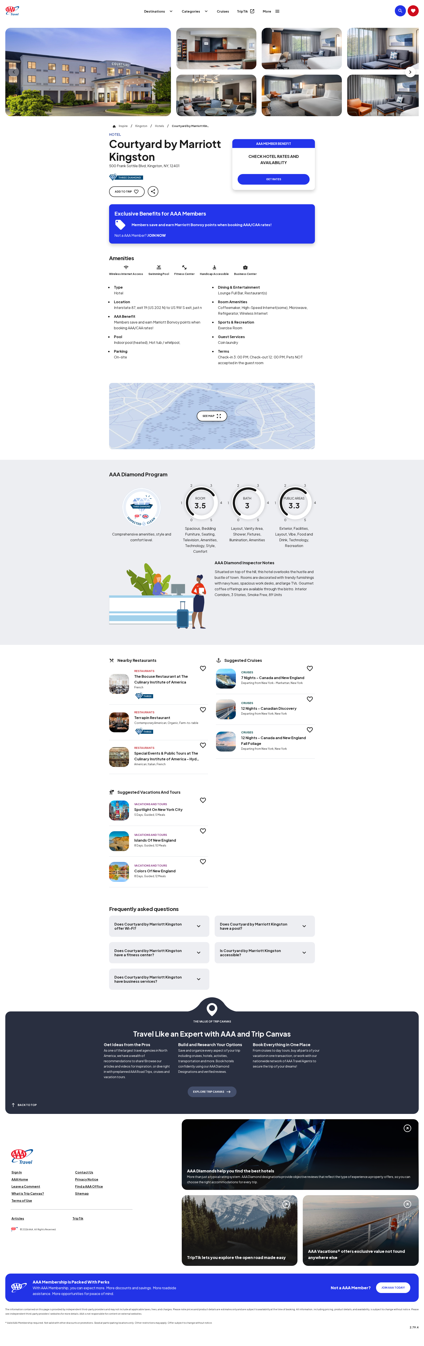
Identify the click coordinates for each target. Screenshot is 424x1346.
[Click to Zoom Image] (88, 72)
